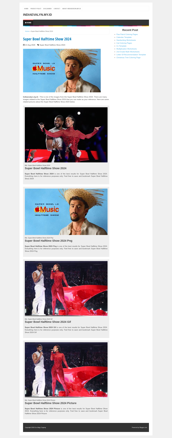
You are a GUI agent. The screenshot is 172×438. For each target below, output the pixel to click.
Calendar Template (124, 37)
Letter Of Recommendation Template (131, 55)
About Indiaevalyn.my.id (71, 8)
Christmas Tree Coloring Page (128, 57)
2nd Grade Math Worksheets (128, 52)
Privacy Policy (35, 8)
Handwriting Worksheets (126, 40)
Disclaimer (47, 8)
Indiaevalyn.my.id (37, 14)
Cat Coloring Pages (124, 43)
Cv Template (121, 46)
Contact (57, 8)
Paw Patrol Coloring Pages (127, 34)
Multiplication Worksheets (126, 49)
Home (26, 8)
